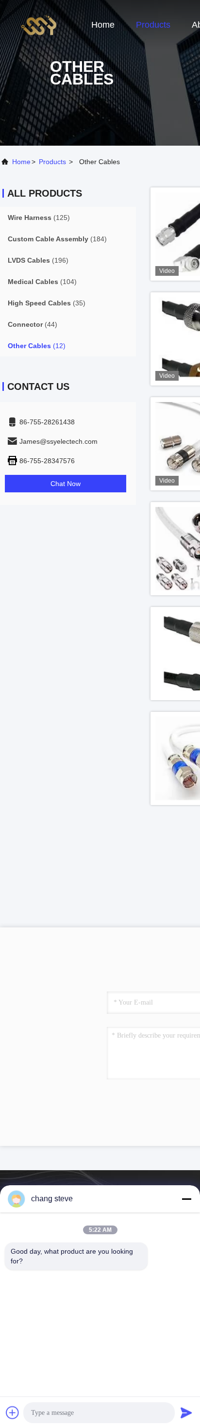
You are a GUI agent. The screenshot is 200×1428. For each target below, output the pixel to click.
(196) (38, 260)
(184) (57, 239)
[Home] (39, 24)
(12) (37, 346)
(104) (42, 282)
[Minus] (186, 1199)
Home (103, 25)
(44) (32, 324)
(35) (46, 303)
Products (153, 25)
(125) (39, 217)
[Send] (186, 1412)
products (52, 162)
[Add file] (12, 1412)
